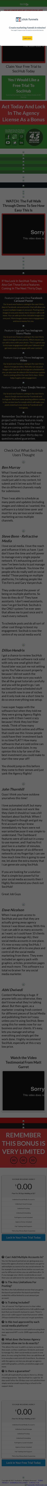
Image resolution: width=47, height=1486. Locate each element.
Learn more (27, 38)
